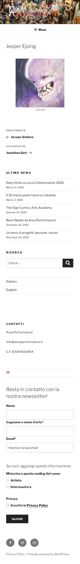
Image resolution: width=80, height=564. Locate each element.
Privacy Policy (37, 505)
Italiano (11, 281)
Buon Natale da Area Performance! (31, 220)
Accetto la (29, 505)
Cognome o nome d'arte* (24, 422)
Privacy (12, 499)
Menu (42, 29)
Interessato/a (20, 487)
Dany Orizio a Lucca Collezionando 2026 (35, 183)
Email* (11, 439)
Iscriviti (17, 519)
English (11, 290)
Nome (10, 406)
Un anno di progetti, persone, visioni (32, 233)
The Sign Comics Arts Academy (29, 208)
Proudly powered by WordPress (48, 554)
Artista (16, 480)
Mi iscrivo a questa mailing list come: (33, 473)
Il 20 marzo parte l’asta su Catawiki (31, 195)
